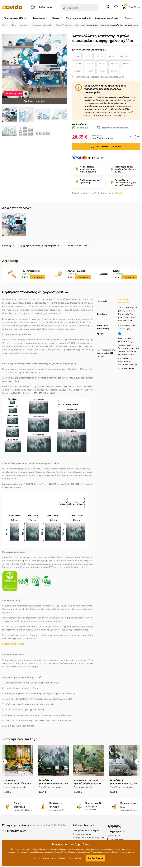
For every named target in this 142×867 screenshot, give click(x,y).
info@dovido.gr (16, 831)
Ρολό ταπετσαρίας (31, 270)
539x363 (114, 71)
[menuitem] (16, 18)
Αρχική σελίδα (8, 24)
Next (62, 69)
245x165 (77, 63)
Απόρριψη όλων (75, 858)
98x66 (76, 56)
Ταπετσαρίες (22, 24)
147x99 (87, 56)
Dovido (119, 193)
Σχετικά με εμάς (114, 835)
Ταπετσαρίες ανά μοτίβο (42, 24)
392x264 (77, 71)
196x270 (123, 56)
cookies (96, 852)
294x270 (114, 63)
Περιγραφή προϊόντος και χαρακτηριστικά (39, 245)
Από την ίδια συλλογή (76, 245)
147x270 (99, 56)
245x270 (90, 63)
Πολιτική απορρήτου (82, 834)
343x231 (126, 63)
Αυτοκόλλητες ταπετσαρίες (67, 24)
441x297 (90, 71)
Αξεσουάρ (7, 245)
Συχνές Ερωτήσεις (115, 839)
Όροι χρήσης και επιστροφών (86, 830)
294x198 (102, 63)
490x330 (102, 71)
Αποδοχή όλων (95, 858)
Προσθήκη (37, 277)
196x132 (111, 56)
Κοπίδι (116, 270)
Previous (4, 761)
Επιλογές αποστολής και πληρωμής (88, 837)
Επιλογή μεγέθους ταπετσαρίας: (89, 49)
